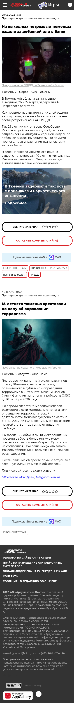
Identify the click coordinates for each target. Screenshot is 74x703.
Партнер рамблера (33, 686)
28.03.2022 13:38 (12, 14)
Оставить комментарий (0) (37, 240)
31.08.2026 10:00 (12, 292)
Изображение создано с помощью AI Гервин (31, 367)
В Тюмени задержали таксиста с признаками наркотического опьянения (35, 191)
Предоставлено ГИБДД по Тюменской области (33, 85)
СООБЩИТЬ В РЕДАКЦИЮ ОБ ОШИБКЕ (30, 581)
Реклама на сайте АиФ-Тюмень (27, 557)
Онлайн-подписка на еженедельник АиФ (35, 571)
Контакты (10, 576)
